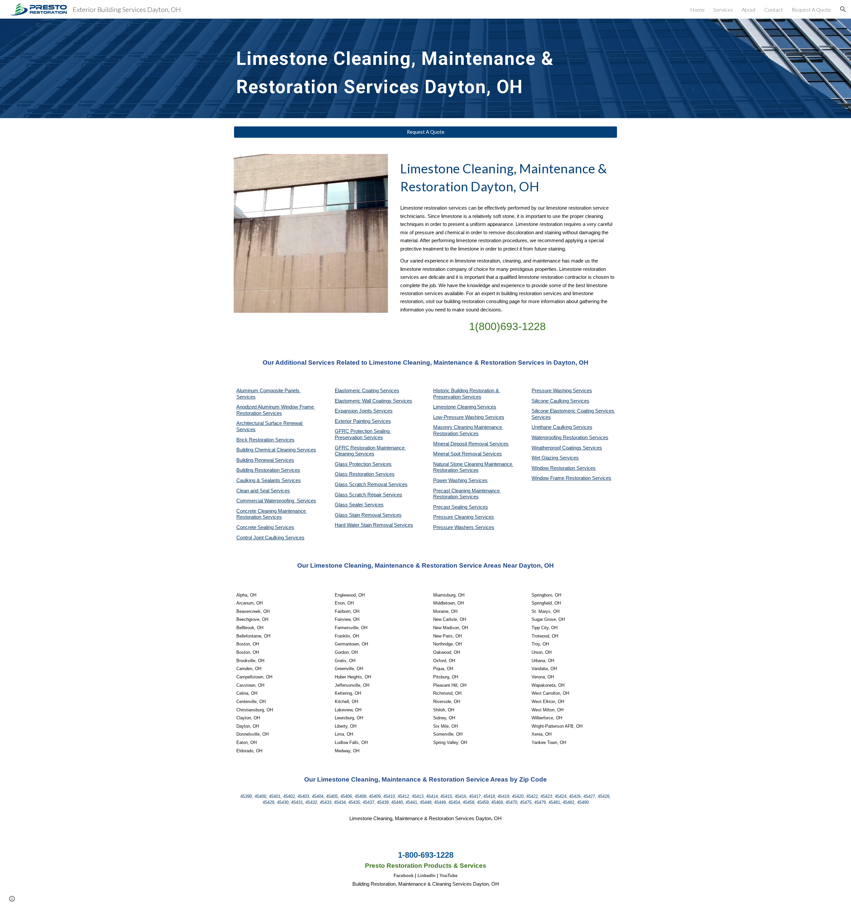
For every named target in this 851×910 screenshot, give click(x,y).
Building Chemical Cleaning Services (276, 450)
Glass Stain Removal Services (368, 515)
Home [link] (697, 9)
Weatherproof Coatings (557, 448)
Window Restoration (554, 468)
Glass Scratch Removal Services (371, 484)
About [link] (749, 9)
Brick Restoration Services (265, 440)
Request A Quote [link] (811, 9)
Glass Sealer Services (359, 504)
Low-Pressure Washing (459, 417)
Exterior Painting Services (363, 421)
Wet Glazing (545, 457)
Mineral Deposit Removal (461, 444)
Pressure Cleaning (454, 517)
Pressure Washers (454, 527)
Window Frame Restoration (562, 478)
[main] (409, 68)
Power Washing (450, 480)
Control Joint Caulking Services (270, 537)
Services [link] (723, 9)
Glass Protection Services (363, 464)
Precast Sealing (451, 507)
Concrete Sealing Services (265, 527)
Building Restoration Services (268, 470)
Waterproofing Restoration (560, 437)
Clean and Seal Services (263, 490)
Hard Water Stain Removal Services (374, 525)
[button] (843, 9)
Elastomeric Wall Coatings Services (373, 401)
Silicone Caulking (551, 401)
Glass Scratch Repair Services (368, 494)
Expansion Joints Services (364, 411)
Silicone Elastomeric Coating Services (573, 411)
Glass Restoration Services (365, 474)
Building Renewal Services (265, 460)
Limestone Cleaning (454, 407)
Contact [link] (773, 9)
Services (486, 407)
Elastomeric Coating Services (367, 390)
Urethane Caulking (552, 427)
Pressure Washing (552, 390)
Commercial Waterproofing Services (276, 500)
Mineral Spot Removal (458, 453)
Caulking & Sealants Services (268, 480)
